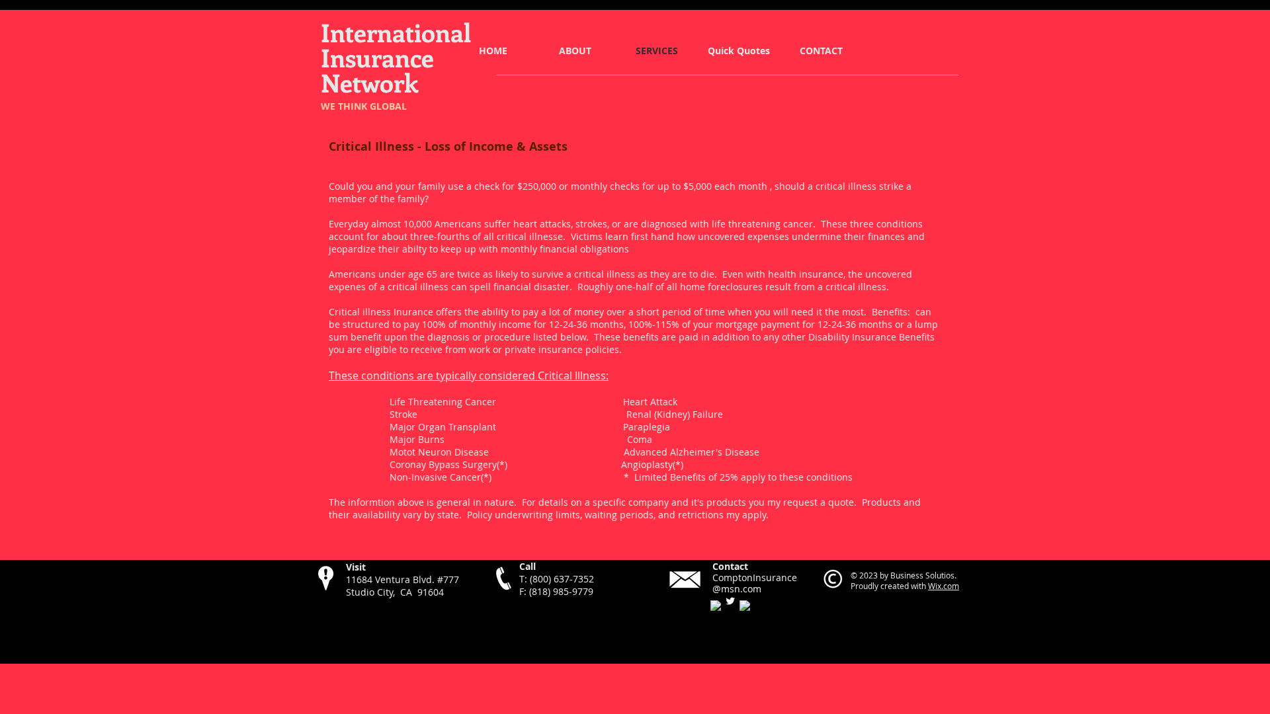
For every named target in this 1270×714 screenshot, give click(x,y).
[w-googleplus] (745, 605)
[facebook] (715, 605)
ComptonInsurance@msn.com (754, 583)
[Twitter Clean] (730, 601)
